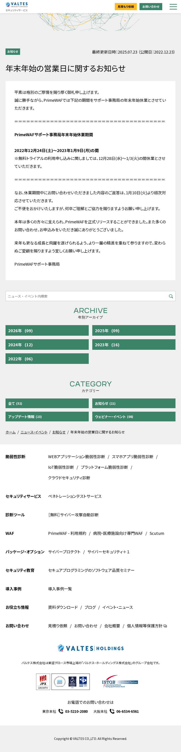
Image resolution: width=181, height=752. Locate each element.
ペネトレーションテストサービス (75, 496)
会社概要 (112, 625)
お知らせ (12, 51)
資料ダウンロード (63, 607)
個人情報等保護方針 (145, 625)
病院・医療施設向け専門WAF (118, 533)
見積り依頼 (57, 625)
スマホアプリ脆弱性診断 (132, 456)
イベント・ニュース (117, 607)
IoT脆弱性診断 (61, 467)
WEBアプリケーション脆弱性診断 (76, 456)
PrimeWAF (57, 533)
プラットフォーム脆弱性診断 (104, 467)
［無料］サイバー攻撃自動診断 (73, 514)
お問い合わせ (150, 6)
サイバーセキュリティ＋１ (108, 551)
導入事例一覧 (60, 588)
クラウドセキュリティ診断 (69, 477)
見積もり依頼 (126, 6)
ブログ (90, 607)
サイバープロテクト (64, 551)
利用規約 (78, 533)
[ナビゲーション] (173, 6)
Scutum (157, 533)
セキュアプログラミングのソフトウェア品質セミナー (91, 570)
